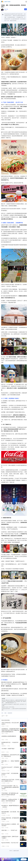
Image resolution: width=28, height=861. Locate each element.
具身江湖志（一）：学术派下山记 (9, 830)
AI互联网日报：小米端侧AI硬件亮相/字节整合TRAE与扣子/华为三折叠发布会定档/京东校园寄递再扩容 (10, 730)
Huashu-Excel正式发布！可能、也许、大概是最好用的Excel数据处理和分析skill (10, 787)
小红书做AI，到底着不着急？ (8, 748)
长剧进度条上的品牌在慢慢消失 (8, 736)
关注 (25, 9)
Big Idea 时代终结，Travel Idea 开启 (9, 842)
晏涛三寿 (6, 9)
